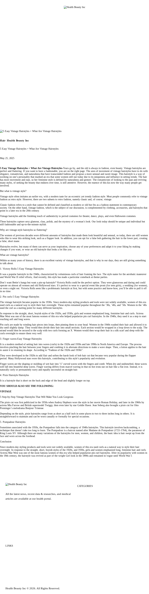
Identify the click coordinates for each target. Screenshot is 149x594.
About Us (11, 552)
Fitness (81, 513)
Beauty (81, 492)
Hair (3, 140)
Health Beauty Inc (18, 140)
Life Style (82, 534)
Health (81, 527)
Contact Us (11, 559)
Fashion (81, 506)
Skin (79, 540)
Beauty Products (86, 499)
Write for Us (12, 566)
